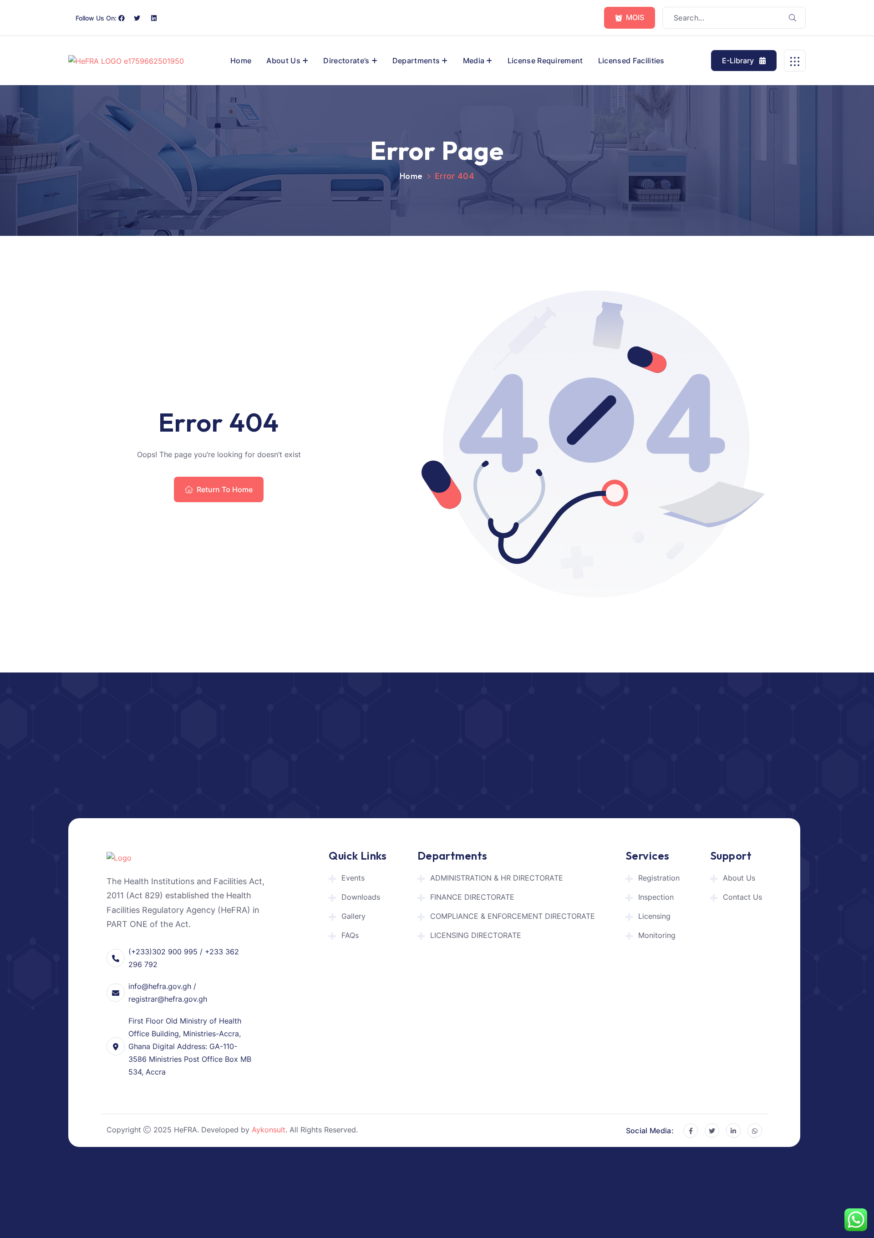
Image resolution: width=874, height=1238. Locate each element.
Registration (659, 877)
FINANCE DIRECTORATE (472, 897)
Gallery (353, 916)
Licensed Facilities (631, 60)
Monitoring (657, 935)
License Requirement (545, 60)
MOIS (635, 17)
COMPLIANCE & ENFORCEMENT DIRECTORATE (512, 916)
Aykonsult (268, 1129)
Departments (416, 60)
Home (240, 60)
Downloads (360, 897)
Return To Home (225, 489)
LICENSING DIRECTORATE (475, 935)
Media (474, 60)
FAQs (350, 935)
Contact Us (742, 897)
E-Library (739, 60)
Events (353, 877)
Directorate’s (346, 60)
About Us (283, 60)
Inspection (656, 897)
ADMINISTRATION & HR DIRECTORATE (496, 877)
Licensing (654, 916)
